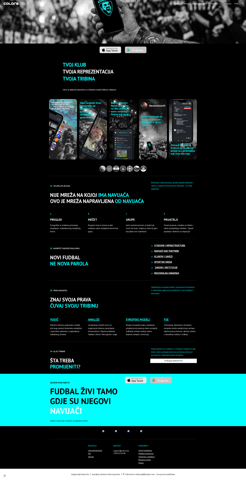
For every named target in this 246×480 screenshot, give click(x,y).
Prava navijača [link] (198, 3)
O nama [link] (227, 3)
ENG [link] (236, 3)
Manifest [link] (214, 3)
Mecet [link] (186, 3)
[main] (123, 71)
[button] (243, 4)
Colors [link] (177, 3)
